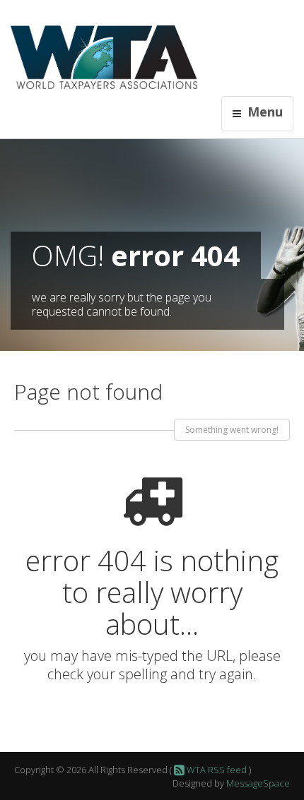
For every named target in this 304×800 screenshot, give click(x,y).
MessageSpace (258, 783)
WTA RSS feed (216, 769)
